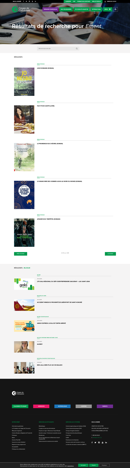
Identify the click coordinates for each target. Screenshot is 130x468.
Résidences (41, 435)
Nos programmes (66, 9)
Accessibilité (15, 446)
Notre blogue (62, 406)
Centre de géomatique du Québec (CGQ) (76, 426)
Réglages (104, 465)
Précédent (20, 254)
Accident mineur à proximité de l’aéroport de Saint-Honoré (59, 302)
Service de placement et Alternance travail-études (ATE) (49, 438)
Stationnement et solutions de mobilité (48, 441)
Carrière (68, 1)
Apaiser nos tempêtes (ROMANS (48, 219)
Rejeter (94, 465)
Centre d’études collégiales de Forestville (22, 433)
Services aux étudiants (46, 422)
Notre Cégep (40, 316)
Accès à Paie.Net (16, 440)
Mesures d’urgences (17, 430)
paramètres (70, 466)
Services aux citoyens (73, 422)
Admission (41, 406)
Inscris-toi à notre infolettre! (18, 442)
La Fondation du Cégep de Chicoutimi (21, 428)
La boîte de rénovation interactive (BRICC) (76, 444)
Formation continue (83, 1)
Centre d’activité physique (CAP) (74, 428)
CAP (74, 1)
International (96, 9)
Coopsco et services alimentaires (47, 428)
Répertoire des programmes (19, 444)
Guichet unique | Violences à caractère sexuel (50, 433)
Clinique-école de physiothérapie (74, 433)
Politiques (14, 435)
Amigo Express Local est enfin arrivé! (51, 323)
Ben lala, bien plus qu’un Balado (49, 365)
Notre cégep (16, 422)
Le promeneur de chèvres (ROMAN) (50, 143)
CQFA (44, 295)
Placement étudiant (20, 406)
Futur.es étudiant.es (81, 9)
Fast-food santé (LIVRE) (45, 106)
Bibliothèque (96, 1)
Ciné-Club (68, 435)
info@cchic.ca (97, 437)
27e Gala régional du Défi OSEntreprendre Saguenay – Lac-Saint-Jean (63, 281)
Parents (104, 406)
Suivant (110, 254)
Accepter (83, 465)
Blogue (46, 316)
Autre (39, 274)
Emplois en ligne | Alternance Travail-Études (49, 430)
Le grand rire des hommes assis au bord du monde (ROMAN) (59, 181)
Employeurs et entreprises (72, 440)
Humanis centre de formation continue (75, 442)
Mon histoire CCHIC (52, 337)
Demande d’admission (50, 9)
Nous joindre (17, 1)
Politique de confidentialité (18, 449)
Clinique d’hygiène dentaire (72, 430)
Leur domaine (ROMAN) (45, 68)
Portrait (44, 337)
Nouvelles (40, 295)
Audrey (40, 344)
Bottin (13, 437)
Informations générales (17, 426)
